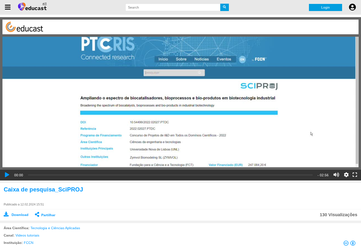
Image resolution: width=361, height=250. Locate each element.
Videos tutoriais (27, 235)
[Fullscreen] (355, 175)
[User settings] (352, 7)
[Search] (224, 7)
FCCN (28, 243)
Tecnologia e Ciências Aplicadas (55, 228)
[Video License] (350, 244)
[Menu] (8, 7)
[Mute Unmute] (336, 174)
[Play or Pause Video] (7, 174)
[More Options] (346, 174)
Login (325, 7)
